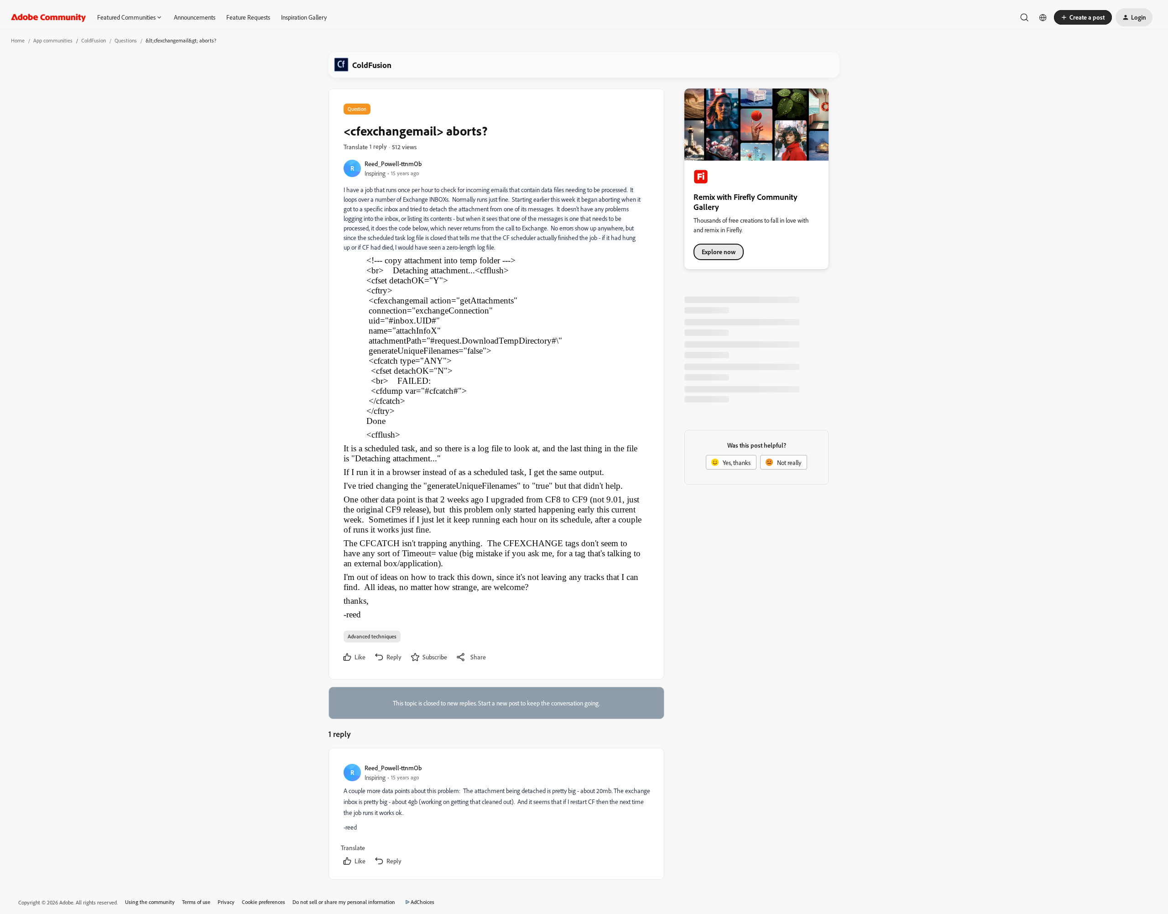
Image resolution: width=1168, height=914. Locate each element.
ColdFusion (93, 40)
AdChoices (422, 901)
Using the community (150, 901)
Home (18, 40)
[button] (1083, 17)
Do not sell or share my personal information (343, 901)
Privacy (226, 901)
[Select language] (1043, 17)
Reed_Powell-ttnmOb (393, 163)
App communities (53, 40)
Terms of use (196, 901)
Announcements (194, 17)
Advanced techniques (372, 636)
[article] (496, 815)
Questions (126, 40)
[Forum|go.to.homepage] (48, 17)
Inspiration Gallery (304, 17)
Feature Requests (248, 17)
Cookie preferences (263, 901)
